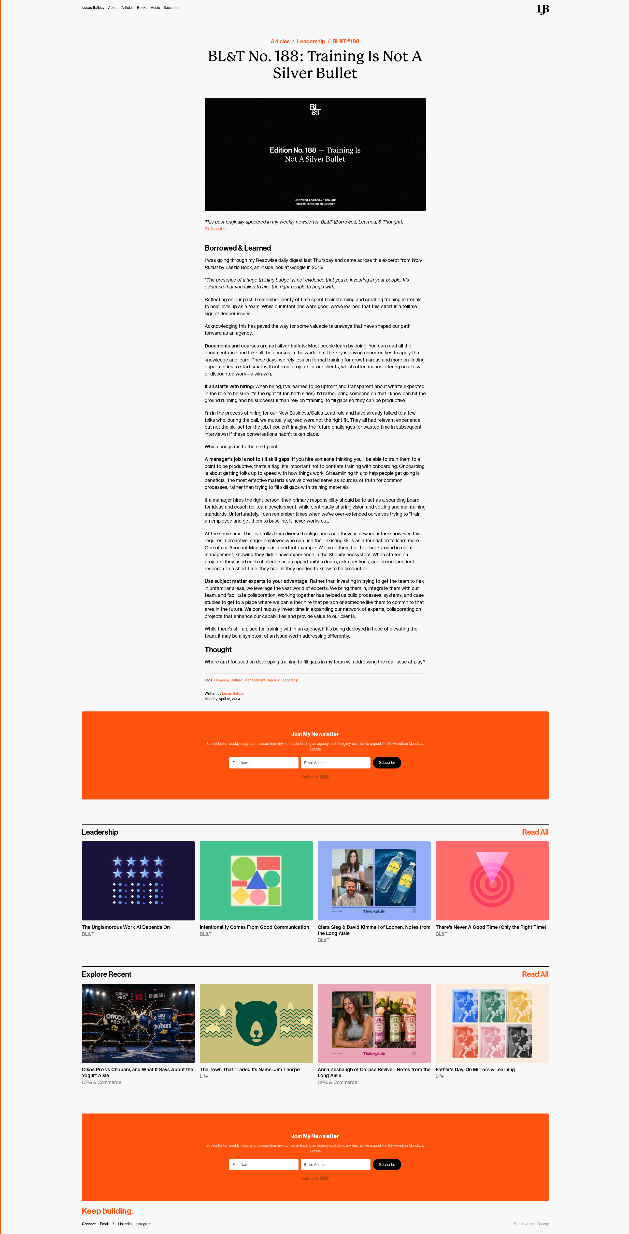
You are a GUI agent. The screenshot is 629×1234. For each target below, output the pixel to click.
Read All (535, 832)
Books (142, 7)
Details (315, 749)
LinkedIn (125, 1224)
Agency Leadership (283, 680)
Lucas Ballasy (93, 7)
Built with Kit (315, 776)
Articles (127, 7)
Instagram (143, 1224)
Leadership (311, 41)
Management (254, 680)
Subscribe (171, 7)
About (113, 7)
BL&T (339, 41)
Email (104, 1224)
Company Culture (228, 680)
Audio (155, 7)
